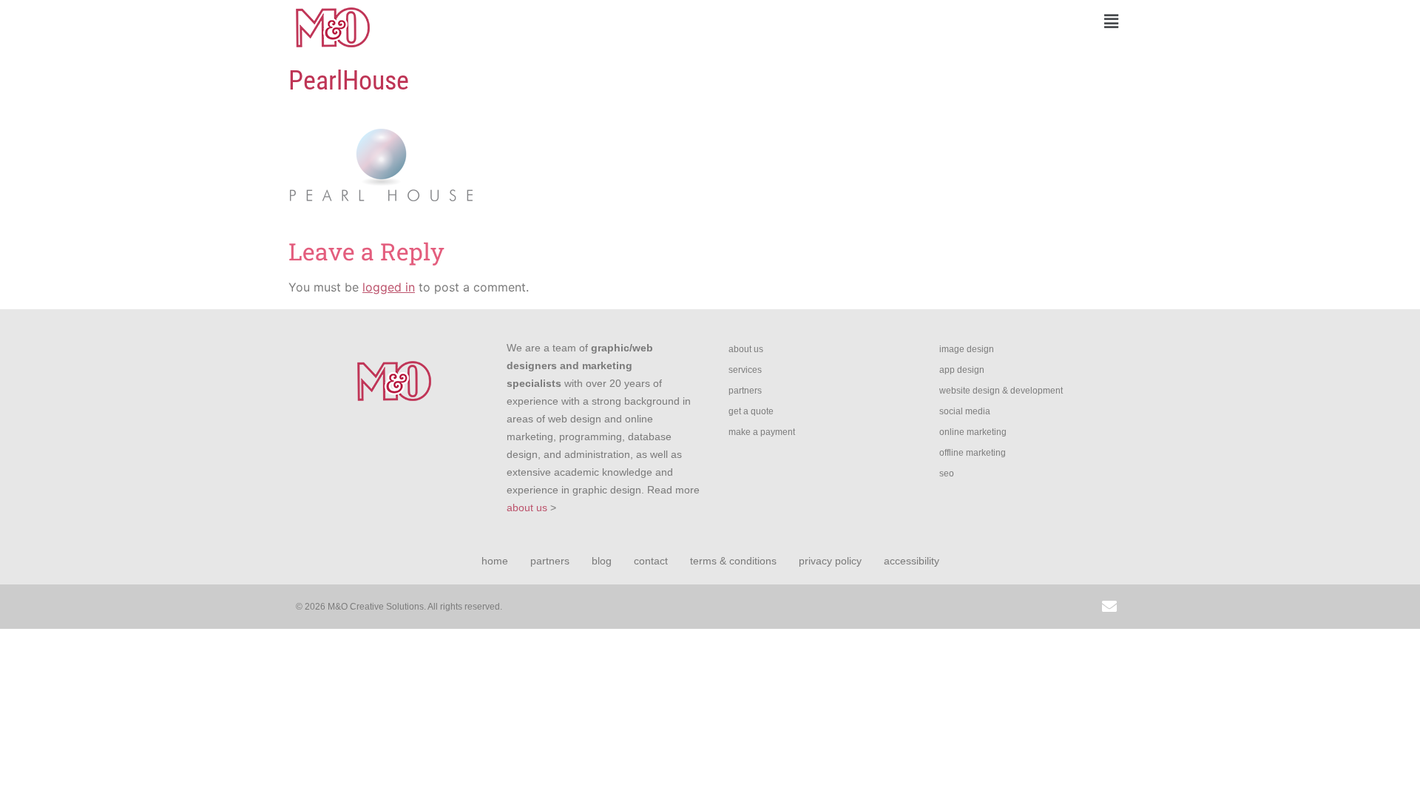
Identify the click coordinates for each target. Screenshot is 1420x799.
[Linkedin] (1043, 606)
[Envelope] (1109, 606)
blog (602, 561)
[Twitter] (1009, 606)
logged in (388, 287)
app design (961, 370)
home (494, 561)
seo (946, 473)
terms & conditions (733, 561)
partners (745, 390)
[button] (920, 21)
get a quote (751, 411)
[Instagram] (943, 606)
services (745, 370)
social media (964, 411)
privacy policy (830, 561)
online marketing (973, 432)
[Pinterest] (1076, 606)
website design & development (1001, 390)
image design (966, 349)
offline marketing (972, 453)
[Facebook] (976, 606)
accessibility (911, 561)
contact (651, 561)
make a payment (761, 432)
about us (527, 507)
